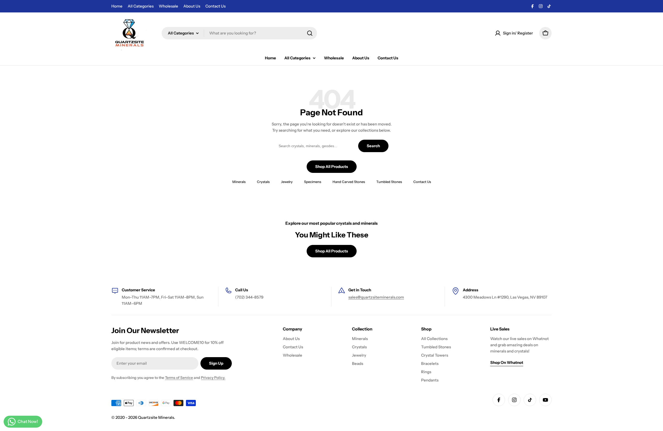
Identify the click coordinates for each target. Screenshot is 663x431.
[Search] (310, 33)
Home (116, 6)
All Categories (141, 6)
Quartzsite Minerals (156, 417)
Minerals (239, 182)
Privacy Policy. (213, 377)
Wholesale (168, 6)
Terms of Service (179, 377)
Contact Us (215, 6)
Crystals (263, 182)
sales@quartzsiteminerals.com (376, 297)
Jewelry (287, 182)
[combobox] (239, 33)
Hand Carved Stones (349, 182)
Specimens (312, 182)
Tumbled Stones (389, 182)
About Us (191, 6)
